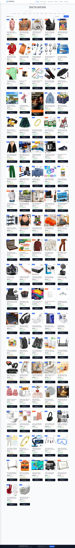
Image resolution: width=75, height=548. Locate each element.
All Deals (37, 1)
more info (16, 65)
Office (64, 13)
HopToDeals (11, 1)
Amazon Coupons (43, 1)
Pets (34, 13)
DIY (38, 13)
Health (55, 13)
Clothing (15, 13)
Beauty (51, 13)
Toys (46, 13)
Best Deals (61, 1)
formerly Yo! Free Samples (11, 2)
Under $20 (56, 1)
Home (20, 13)
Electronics (25, 13)
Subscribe (52, 546)
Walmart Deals (50, 1)
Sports (42, 13)
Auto (59, 13)
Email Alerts (66, 1)
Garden (30, 13)
